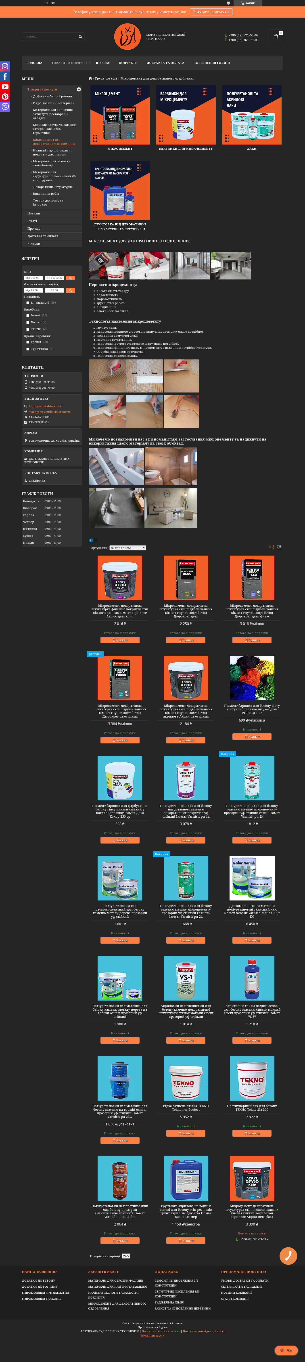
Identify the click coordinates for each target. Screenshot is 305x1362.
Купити (121, 640)
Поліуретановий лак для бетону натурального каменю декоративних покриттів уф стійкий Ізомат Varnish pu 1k (186, 811)
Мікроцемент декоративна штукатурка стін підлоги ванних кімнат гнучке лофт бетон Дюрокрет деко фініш (120, 711)
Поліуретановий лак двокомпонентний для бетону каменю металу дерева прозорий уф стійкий (120, 911)
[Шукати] (80, 37)
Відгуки (33, 244)
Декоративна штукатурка (53, 187)
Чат (289, 1350)
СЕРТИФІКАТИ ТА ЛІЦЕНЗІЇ (241, 1286)
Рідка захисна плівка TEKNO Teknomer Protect (186, 1107)
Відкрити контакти (211, 11)
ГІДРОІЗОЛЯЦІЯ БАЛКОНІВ (42, 1299)
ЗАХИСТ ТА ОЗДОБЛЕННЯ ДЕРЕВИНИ (183, 1308)
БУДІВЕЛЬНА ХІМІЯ (169, 1302)
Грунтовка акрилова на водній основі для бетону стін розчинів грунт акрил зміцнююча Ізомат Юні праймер (186, 1211)
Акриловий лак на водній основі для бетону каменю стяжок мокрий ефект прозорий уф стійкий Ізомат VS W (252, 1011)
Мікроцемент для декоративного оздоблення (54, 142)
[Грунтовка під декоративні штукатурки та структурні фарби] (120, 190)
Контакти (128, 63)
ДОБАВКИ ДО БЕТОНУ (38, 1280)
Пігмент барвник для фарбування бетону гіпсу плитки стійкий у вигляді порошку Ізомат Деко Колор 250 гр (120, 811)
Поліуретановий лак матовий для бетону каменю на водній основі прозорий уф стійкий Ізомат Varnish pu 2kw (119, 1111)
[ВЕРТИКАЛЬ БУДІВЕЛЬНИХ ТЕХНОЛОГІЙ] (127, 36)
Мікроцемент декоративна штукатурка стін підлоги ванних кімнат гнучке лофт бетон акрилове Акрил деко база (252, 1211)
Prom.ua (177, 1323)
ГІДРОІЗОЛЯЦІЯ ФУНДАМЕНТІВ (45, 1293)
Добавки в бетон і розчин (52, 96)
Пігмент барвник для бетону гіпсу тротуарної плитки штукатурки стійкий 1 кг (252, 709)
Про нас (103, 63)
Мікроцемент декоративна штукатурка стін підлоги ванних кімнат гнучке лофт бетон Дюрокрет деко (185, 611)
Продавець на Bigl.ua (152, 1327)
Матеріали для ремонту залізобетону (51, 163)
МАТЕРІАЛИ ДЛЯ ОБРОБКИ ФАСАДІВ (115, 1280)
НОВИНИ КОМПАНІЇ (236, 1293)
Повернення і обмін (211, 63)
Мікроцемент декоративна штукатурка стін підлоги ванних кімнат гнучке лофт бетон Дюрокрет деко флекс (252, 611)
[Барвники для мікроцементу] (186, 115)
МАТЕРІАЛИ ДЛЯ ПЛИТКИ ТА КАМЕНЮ (117, 1286)
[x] (95, 541)
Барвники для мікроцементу (186, 149)
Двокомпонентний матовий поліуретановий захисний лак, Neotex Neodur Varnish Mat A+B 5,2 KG (252, 911)
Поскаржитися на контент (161, 1331)
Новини (33, 213)
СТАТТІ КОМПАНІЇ (235, 1299)
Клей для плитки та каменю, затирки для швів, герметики (54, 129)
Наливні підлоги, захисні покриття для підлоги (52, 152)
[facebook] (91, 541)
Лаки (252, 149)
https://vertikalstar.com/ (45, 406)
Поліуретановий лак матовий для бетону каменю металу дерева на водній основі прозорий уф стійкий (119, 1011)
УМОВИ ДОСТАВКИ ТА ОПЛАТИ (245, 1280)
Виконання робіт (46, 193)
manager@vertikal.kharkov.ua (50, 411)
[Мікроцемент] (120, 115)
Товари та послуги (69, 63)
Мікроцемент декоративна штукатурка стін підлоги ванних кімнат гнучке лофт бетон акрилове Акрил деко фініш (185, 711)
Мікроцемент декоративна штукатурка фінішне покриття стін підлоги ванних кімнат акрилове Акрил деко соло (120, 611)
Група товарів (106, 78)
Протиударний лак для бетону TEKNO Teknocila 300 (252, 1107)
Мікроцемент (120, 149)
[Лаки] (252, 115)
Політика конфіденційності (203, 1331)
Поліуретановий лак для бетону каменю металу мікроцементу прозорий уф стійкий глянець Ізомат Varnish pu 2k (186, 911)
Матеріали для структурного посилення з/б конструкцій (54, 176)
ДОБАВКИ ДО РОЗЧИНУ (39, 1286)
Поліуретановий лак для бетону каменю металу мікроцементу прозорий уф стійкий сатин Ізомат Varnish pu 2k (252, 811)
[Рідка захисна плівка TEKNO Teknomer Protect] (186, 1078)
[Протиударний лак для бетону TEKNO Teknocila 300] (252, 1078)
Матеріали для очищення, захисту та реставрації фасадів (53, 114)
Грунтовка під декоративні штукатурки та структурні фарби (120, 229)
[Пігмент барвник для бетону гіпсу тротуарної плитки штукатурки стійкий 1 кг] (252, 678)
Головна (34, 63)
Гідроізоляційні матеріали (54, 103)
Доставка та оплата (165, 63)
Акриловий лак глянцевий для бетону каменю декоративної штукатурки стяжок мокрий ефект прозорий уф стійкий (186, 1011)
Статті (32, 221)
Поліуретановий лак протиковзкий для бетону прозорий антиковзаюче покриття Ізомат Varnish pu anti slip (120, 1211)
